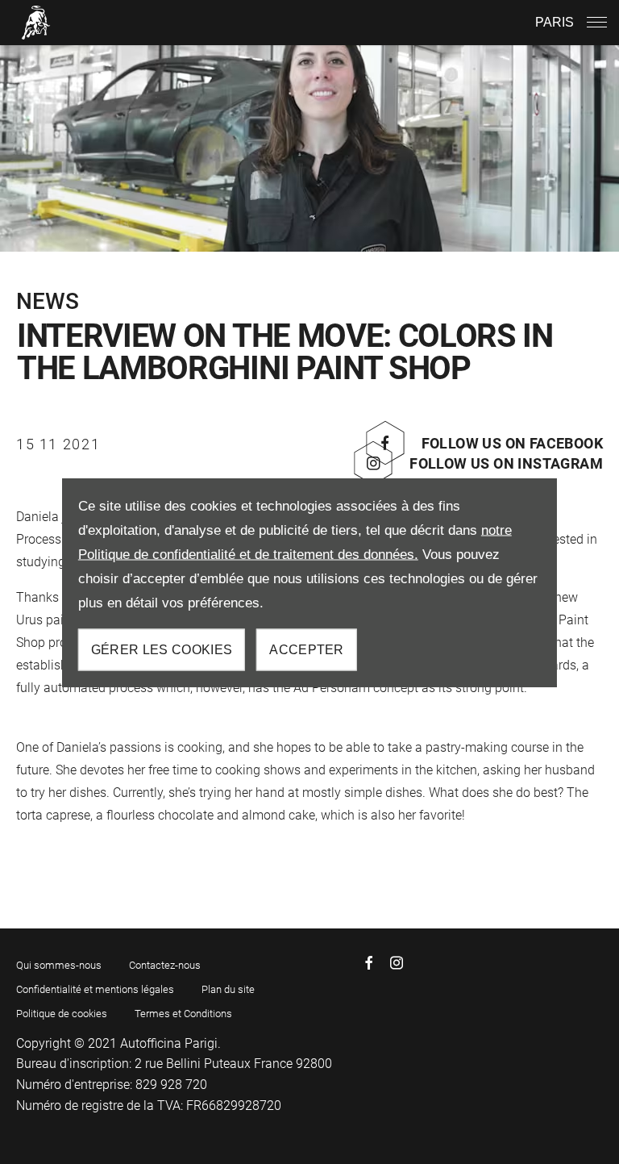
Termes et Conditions (183, 1014)
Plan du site (228, 989)
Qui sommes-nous (59, 965)
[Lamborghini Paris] (36, 22)
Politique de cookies (61, 1014)
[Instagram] (396, 963)
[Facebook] (369, 963)
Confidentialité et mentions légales (95, 989)
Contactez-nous (165, 965)
